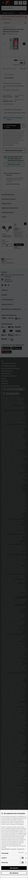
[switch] (22, 858)
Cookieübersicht (20, 849)
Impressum (13, 849)
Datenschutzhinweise (5, 849)
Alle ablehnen (14, 873)
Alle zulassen (14, 868)
